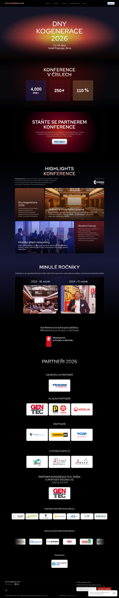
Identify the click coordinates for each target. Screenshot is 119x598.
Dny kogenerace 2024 (70, 595)
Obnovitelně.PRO (44, 595)
